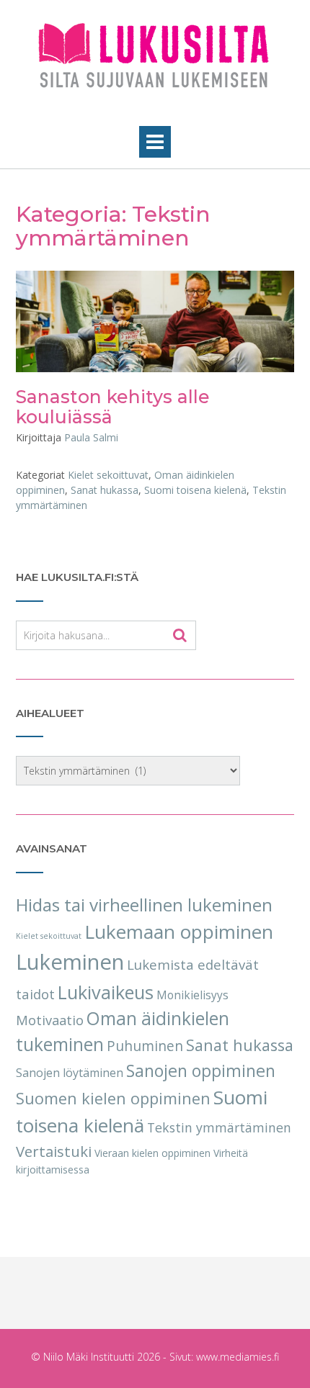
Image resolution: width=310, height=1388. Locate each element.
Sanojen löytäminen (69, 1073)
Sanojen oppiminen (200, 1070)
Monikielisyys (192, 995)
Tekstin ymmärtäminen (219, 1127)
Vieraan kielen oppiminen (152, 1153)
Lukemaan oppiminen (178, 932)
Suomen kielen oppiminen (113, 1098)
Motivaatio (50, 1020)
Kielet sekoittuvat (108, 475)
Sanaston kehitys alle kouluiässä (113, 407)
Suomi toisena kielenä (195, 490)
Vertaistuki (54, 1151)
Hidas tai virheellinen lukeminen (144, 904)
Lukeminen (70, 961)
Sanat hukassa (104, 490)
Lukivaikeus (106, 992)
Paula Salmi (91, 437)
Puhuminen (145, 1046)
